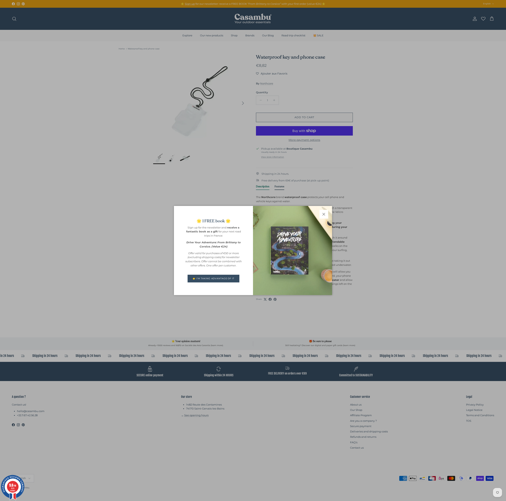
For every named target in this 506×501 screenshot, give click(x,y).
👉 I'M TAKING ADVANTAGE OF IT (213, 278)
